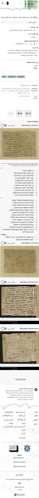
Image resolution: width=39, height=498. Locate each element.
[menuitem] (36, 415)
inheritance (21, 76)
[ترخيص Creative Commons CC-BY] (19, 483)
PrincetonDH (20, 462)
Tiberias (35, 68)
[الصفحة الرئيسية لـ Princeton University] (19, 495)
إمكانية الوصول (19, 474)
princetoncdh (21, 466)
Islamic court (11, 76)
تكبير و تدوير (10, 125)
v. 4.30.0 (19, 490)
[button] (31, 5)
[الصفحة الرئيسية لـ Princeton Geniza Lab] (25, 448)
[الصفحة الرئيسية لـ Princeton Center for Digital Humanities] (13, 448)
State (4, 76)
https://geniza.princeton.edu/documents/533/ (20, 397)
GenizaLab (19, 458)
